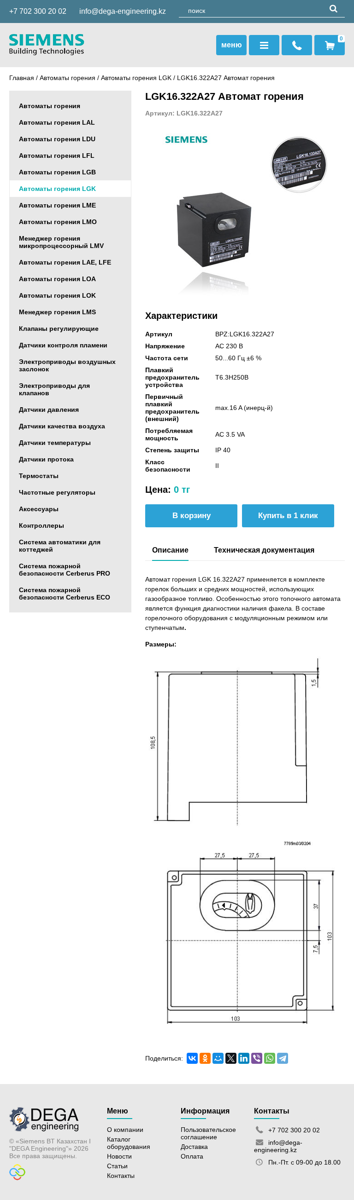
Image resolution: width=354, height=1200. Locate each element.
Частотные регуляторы (57, 492)
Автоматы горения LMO (58, 221)
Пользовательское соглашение (208, 1133)
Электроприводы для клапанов (54, 389)
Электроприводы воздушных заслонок (67, 365)
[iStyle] (17, 1178)
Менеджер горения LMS (57, 312)
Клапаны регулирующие (59, 328)
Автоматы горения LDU (57, 139)
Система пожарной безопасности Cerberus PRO (64, 569)
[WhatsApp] (269, 1058)
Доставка (194, 1146)
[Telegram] (282, 1058)
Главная (21, 77)
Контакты (121, 1175)
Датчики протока (46, 459)
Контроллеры (41, 525)
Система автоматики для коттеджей (59, 545)
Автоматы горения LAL (57, 122)
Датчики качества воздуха (62, 426)
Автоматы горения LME (57, 205)
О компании (125, 1129)
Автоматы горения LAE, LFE (65, 262)
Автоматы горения (67, 77)
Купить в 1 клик (288, 515)
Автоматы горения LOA (57, 279)
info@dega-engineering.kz (122, 11)
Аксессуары (39, 509)
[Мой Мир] (218, 1058)
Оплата (192, 1156)
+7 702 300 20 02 (37, 11)
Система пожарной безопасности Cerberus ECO (64, 593)
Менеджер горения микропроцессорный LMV (61, 242)
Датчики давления (49, 409)
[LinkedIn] (243, 1058)
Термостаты (39, 475)
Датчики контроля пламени (63, 345)
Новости (119, 1156)
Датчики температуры (55, 442)
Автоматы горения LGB (57, 172)
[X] (230, 1058)
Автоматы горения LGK (137, 77)
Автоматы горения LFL (56, 155)
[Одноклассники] (205, 1058)
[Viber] (256, 1058)
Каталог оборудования (128, 1143)
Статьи (117, 1166)
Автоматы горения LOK (57, 295)
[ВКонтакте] (192, 1058)
